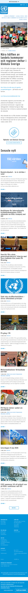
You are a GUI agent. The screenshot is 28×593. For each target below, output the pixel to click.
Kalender (3, 543)
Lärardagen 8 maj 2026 (9, 448)
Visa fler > (14, 507)
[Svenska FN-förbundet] (4, 8)
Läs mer (2, 189)
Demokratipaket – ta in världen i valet (13, 173)
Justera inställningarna (8, 590)
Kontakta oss (3, 539)
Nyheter (16, 530)
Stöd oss (16, 519)
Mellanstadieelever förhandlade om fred (13, 371)
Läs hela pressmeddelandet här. (10, 96)
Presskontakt (17, 531)
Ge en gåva (3, 522)
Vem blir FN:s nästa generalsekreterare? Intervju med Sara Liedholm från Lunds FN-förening (14, 257)
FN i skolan (3, 530)
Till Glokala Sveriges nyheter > (14, 142)
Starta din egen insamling (19, 521)
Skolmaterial (3, 534)
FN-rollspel (3, 533)
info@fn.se (16, 559)
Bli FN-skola (3, 524)
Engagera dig (4, 519)
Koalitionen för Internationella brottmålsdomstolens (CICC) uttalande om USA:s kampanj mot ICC (13, 213)
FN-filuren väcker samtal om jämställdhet (11, 409)
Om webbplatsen (4, 545)
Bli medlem (3, 521)
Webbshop (16, 526)
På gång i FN (5, 333)
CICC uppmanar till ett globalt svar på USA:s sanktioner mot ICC (14, 485)
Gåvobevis (16, 525)
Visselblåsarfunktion (5, 542)
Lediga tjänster (4, 540)
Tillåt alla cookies (21, 590)
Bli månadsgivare (18, 522)
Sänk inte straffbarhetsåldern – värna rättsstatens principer (13, 297)
